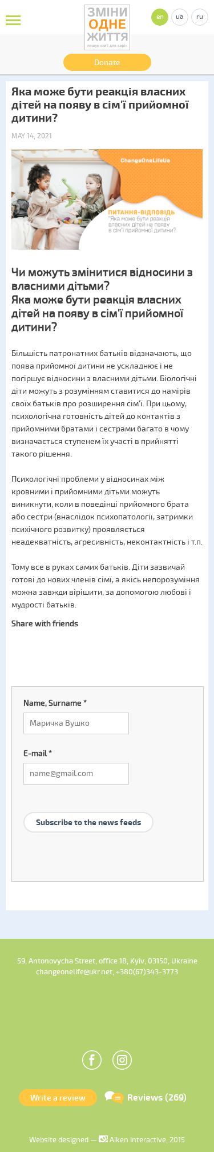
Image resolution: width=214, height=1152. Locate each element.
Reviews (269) (157, 1097)
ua (180, 17)
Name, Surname (55, 703)
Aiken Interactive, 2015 (146, 1140)
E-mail (37, 753)
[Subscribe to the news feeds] (88, 808)
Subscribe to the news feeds (88, 822)
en (160, 17)
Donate (107, 62)
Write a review (58, 1098)
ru (199, 17)
